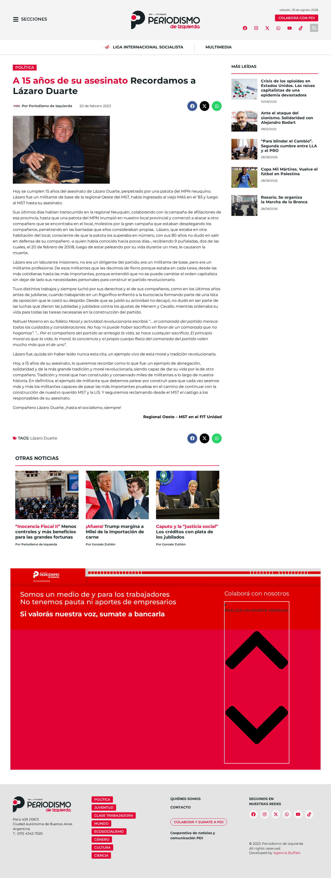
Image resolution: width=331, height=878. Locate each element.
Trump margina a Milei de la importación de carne (115, 532)
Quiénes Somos (185, 799)
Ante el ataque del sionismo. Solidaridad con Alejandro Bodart (287, 118)
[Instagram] (256, 28)
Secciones (34, 19)
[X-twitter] (267, 28)
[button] (192, 106)
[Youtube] (289, 28)
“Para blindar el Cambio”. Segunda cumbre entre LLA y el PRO (289, 146)
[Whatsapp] (278, 28)
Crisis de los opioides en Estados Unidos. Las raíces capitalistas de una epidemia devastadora (288, 88)
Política (24, 67)
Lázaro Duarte (43, 438)
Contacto (180, 807)
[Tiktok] (300, 28)
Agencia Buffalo (286, 853)
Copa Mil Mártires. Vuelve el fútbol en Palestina (289, 171)
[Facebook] (245, 28)
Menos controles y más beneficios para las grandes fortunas (45, 532)
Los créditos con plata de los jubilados (187, 532)
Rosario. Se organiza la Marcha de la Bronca (285, 199)
